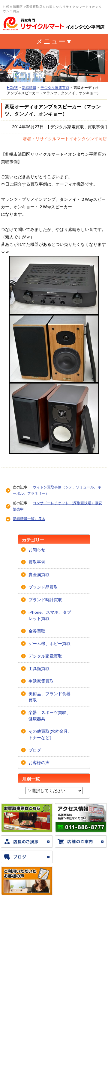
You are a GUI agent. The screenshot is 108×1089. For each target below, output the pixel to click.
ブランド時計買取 (45, 599)
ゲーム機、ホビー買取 (49, 643)
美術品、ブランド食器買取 (49, 696)
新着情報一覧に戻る (29, 519)
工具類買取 (39, 668)
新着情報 (29, 88)
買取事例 (36, 562)
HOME (12, 88)
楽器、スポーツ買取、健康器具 (49, 715)
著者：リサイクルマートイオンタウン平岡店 (65, 138)
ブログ (34, 750)
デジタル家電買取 (54, 88)
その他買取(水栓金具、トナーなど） (50, 734)
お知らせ (36, 549)
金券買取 (36, 631)
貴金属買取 (39, 574)
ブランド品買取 (43, 587)
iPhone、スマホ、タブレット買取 (49, 615)
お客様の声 (39, 762)
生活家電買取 (41, 681)
